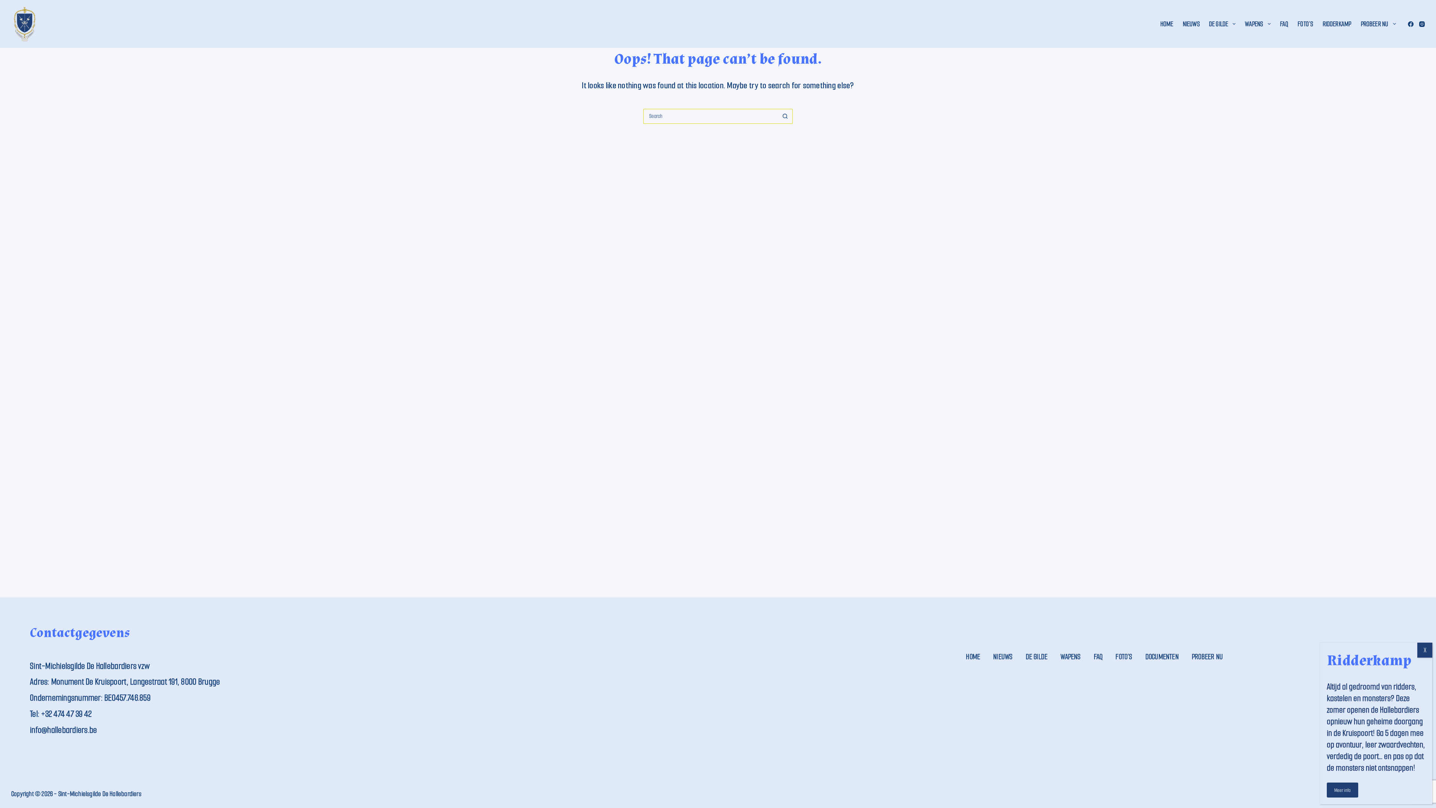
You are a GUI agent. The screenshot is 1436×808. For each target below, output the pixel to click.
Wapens (1254, 23)
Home (1166, 23)
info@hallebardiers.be (63, 730)
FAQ (1284, 23)
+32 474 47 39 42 (66, 714)
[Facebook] (1411, 24)
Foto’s (1305, 23)
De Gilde (1218, 23)
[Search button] (785, 116)
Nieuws (1191, 23)
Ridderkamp (1337, 23)
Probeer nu (1375, 23)
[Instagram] (1422, 24)
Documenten (1162, 657)
